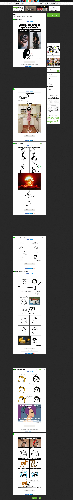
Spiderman (48, 123)
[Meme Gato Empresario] (50, 64)
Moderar (57, 3)
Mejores (41, 3)
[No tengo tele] (31, 1)
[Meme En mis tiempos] (58, 59)
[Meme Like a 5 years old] (50, 52)
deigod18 (40, 143)
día (52, 121)
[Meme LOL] (58, 52)
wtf (56, 121)
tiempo (50, 122)
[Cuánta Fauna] (30, 1)
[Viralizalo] (38, 1)
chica (58, 117)
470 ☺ (27, 62)
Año (56, 76)
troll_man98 (40, 271)
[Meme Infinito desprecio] (53, 49)
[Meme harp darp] (48, 47)
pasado (58, 122)
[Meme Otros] (50, 47)
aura (48, 118)
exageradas (34, 429)
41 (31, 490)
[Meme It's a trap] (55, 61)
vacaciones (22, 429)
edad (47, 121)
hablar (49, 121)
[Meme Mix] (53, 52)
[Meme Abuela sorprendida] (53, 64)
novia (56, 117)
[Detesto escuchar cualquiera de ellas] (53, 113)
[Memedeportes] (20, 1)
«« (33, 498)
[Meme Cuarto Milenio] (53, 61)
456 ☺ (27, 135)
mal (56, 122)
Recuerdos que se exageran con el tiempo (21, 271)
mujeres (48, 122)
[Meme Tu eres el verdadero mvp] (48, 61)
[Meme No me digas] (58, 49)
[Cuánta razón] (19, 1)
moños (23, 64)
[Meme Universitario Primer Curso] (58, 61)
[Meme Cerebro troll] (50, 59)
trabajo (56, 120)
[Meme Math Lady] (50, 61)
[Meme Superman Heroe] (48, 64)
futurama (25, 429)
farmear (51, 118)
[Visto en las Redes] (22, 1)
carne (55, 121)
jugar (52, 117)
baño (54, 117)
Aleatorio (46, 3)
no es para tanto (29, 64)
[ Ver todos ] (53, 54)
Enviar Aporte (52, 3)
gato (53, 118)
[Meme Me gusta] (53, 47)
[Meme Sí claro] (48, 49)
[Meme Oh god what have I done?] (48, 52)
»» (40, 498)
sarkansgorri (40, 369)
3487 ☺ (26, 348)
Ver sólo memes (57, 15)
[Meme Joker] (58, 64)
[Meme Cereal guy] (55, 52)
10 (13, 143)
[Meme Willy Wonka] (53, 59)
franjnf (40, 237)
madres (37, 429)
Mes (53, 76)
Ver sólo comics (50, 15)
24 (13, 237)
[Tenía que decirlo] (34, 1)
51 (13, 271)
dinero (58, 118)
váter (52, 122)
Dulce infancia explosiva (19, 143)
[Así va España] (23, 1)
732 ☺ (27, 209)
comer (53, 121)
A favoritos (34, 62)
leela (28, 429)
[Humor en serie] (28, 1)
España (51, 117)
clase (58, 121)
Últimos (37, 3)
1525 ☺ (26, 263)
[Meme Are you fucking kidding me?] (55, 49)
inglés (55, 118)
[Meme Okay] (58, 47)
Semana (51, 76)
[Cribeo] (27, 1)
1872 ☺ (26, 490)
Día (47, 76)
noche (57, 118)
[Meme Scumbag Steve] (55, 64)
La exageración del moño (19, 19)
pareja (51, 121)
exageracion (26, 64)
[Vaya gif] (33, 1)
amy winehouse (36, 64)
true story (33, 64)
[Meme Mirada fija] (50, 49)
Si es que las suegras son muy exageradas (22, 237)
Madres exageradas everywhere (20, 369)
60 (13, 369)
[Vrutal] (25, 1)
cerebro (49, 117)
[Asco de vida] (17, 1)
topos (21, 64)
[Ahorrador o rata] (36, 1)
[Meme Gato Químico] (55, 59)
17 (13, 19)
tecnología (54, 122)
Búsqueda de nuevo (29, 16)
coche (47, 117)
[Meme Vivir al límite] (48, 59)
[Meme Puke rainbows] (55, 47)
